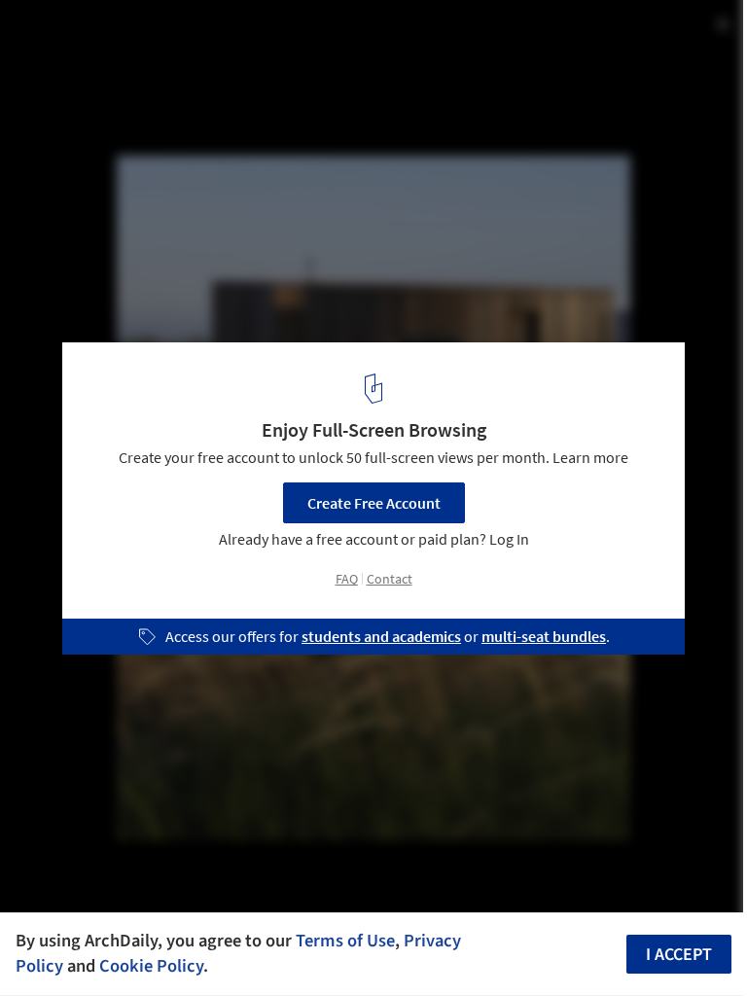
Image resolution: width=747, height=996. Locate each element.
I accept (679, 955)
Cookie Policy (151, 965)
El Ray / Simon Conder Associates (181, 35)
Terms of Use (345, 940)
